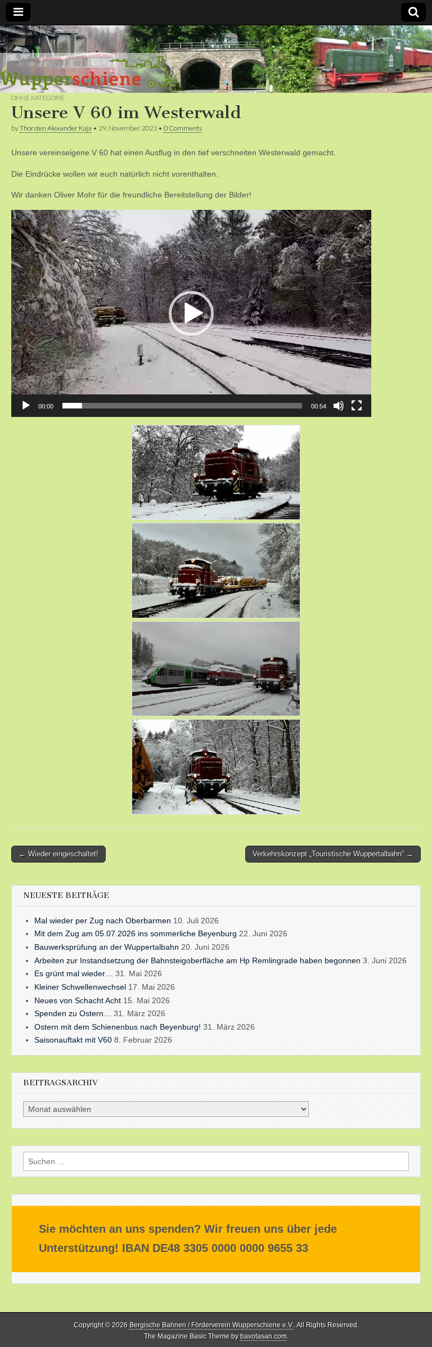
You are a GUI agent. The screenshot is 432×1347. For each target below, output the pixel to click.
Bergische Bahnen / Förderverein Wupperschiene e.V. (211, 1325)
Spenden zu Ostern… (72, 1013)
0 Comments (183, 128)
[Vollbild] (356, 405)
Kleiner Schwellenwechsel (80, 986)
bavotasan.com (263, 1336)
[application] (191, 313)
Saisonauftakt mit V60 (73, 1039)
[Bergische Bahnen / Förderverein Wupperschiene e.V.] (216, 59)
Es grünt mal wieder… (73, 973)
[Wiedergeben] (26, 405)
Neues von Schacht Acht (77, 1000)
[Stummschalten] (338, 405)
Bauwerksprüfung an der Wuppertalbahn (106, 946)
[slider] (182, 405)
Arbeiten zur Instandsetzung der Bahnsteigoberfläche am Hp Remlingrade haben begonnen (197, 960)
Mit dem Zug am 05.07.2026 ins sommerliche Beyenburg (135, 933)
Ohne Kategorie (38, 97)
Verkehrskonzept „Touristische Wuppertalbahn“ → (333, 854)
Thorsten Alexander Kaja (56, 128)
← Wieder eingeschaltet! (58, 854)
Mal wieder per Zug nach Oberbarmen (102, 920)
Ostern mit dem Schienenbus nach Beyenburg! (117, 1026)
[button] (191, 313)
